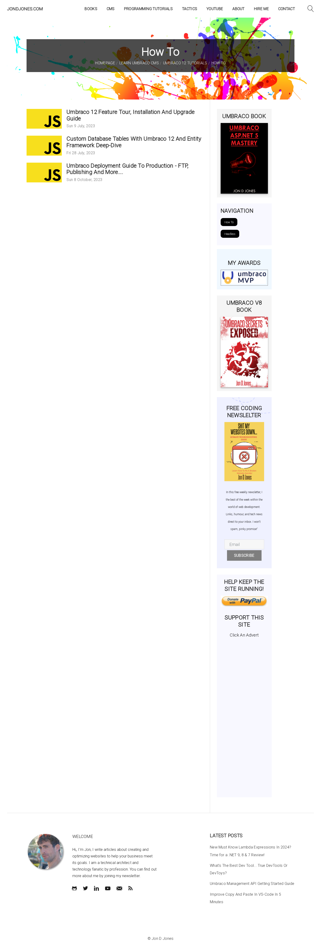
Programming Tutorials (148, 9)
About (238, 9)
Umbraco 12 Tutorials (184, 63)
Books (91, 9)
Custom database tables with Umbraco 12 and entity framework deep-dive (134, 142)
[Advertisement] (244, 715)
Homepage (105, 63)
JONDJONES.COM (25, 8)
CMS (111, 9)
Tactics (189, 9)
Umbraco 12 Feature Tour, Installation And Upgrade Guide (131, 115)
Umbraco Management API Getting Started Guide (252, 883)
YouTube (215, 9)
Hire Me (261, 9)
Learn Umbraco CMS (138, 63)
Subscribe (244, 555)
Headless (229, 234)
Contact (286, 9)
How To (218, 63)
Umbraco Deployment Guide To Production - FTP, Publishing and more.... (128, 169)
